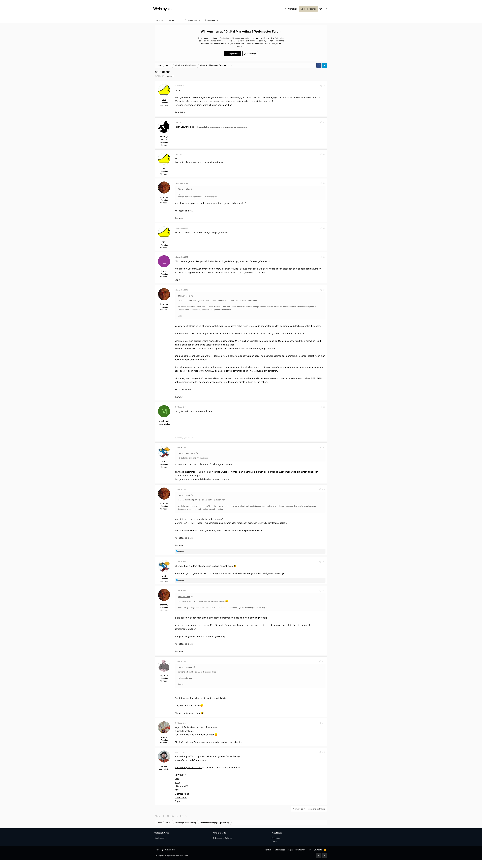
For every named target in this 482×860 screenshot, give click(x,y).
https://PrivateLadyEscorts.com (190, 760)
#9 (324, 447)
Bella (177, 779)
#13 (323, 661)
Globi (164, 461)
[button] (180, 20)
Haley (177, 782)
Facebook (276, 838)
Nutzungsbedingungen (283, 850)
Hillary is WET (181, 786)
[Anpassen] (320, 9)
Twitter (274, 841)
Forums (174, 20)
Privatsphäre (300, 850)
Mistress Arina (182, 794)
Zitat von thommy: (185, 667)
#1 (324, 86)
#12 (323, 590)
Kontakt (268, 850)
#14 (323, 723)
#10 (323, 489)
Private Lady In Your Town (188, 767)
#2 (324, 122)
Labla (164, 271)
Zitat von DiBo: (184, 189)
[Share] (321, 85)
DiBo (159, 76)
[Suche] (326, 9)
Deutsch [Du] (169, 850)
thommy (164, 197)
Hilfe (310, 850)
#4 (324, 183)
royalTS (164, 675)
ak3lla (164, 766)
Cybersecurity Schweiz (222, 838)
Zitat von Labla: (184, 296)
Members (211, 20)
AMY (177, 790)
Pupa (177, 801)
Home (161, 20)
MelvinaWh (164, 421)
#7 (324, 290)
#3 (324, 154)
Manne (164, 737)
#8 (324, 407)
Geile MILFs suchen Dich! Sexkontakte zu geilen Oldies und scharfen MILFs (267, 341)
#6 (324, 257)
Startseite (318, 850)
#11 (324, 562)
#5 (324, 228)
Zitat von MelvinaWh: (186, 453)
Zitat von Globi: (184, 495)
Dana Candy (181, 797)
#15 (323, 752)
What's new (192, 20)
